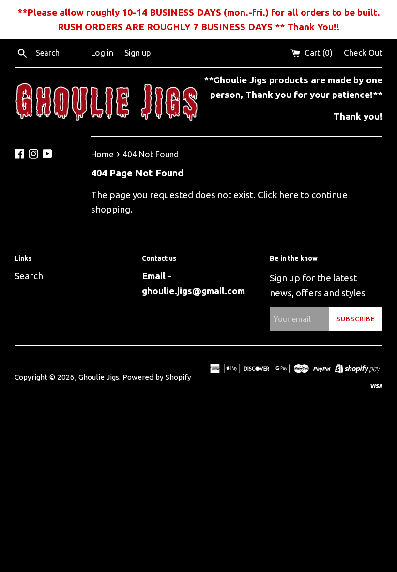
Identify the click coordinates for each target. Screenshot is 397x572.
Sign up (137, 52)
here (289, 195)
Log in (102, 52)
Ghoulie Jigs (98, 377)
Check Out (363, 52)
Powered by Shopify (156, 377)
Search (29, 275)
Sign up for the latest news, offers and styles (318, 285)
